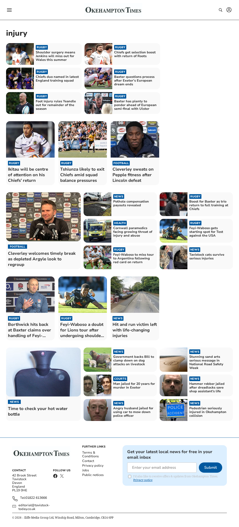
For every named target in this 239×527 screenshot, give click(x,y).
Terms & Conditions (90, 454)
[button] (9, 10)
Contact (88, 461)
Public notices (93, 475)
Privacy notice (142, 480)
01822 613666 (36, 498)
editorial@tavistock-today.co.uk (34, 507)
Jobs (85, 470)
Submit (210, 467)
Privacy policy (92, 465)
